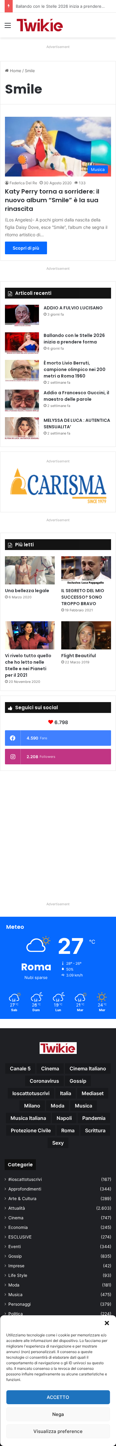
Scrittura (95, 1130)
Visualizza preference (58, 1431)
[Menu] (8, 27)
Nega (58, 1414)
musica (83, 1106)
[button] (107, 1323)
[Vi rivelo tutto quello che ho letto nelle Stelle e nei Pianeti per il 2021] (30, 635)
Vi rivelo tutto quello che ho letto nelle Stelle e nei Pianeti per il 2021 (28, 665)
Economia (18, 1227)
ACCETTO (58, 1397)
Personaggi (19, 1304)
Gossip (15, 1256)
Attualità (16, 1208)
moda (57, 1106)
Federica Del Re (23, 183)
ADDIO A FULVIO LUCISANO (73, 308)
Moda (13, 1284)
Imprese (16, 1265)
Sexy (58, 1143)
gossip (78, 1081)
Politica (15, 1313)
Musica (15, 1294)
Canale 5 (20, 1068)
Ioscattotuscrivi (30, 1093)
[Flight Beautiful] (86, 635)
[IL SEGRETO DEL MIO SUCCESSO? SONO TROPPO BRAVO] (86, 570)
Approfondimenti (24, 1188)
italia (65, 1093)
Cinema (16, 1217)
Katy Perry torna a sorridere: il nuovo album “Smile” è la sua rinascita (52, 200)
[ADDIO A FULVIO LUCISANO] (22, 316)
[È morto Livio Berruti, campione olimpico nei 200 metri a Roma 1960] (22, 371)
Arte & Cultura (22, 1198)
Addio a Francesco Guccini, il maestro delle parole (76, 396)
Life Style (17, 1275)
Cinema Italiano (88, 1068)
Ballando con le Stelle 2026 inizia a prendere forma (74, 338)
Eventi (14, 1246)
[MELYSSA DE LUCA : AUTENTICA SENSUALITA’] (22, 428)
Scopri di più (26, 248)
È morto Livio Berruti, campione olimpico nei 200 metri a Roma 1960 (74, 369)
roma (68, 1130)
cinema (50, 1068)
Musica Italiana (28, 1118)
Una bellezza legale (27, 591)
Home (15, 70)
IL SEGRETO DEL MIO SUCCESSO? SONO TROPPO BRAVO (82, 597)
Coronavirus (44, 1081)
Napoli (64, 1118)
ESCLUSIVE (20, 1236)
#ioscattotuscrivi (25, 1179)
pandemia (93, 1118)
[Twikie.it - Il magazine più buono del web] (40, 25)
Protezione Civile (31, 1130)
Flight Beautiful (78, 656)
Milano (32, 1106)
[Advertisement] (58, 833)
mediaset (93, 1093)
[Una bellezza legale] (30, 570)
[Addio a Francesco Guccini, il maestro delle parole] (22, 401)
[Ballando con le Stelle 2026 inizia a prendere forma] (22, 344)
